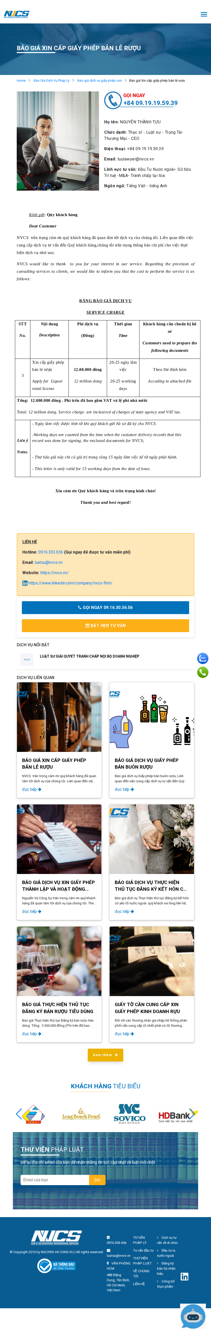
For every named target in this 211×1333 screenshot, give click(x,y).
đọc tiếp (30, 789)
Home (21, 80)
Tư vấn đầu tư (143, 1250)
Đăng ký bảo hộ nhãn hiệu (166, 1268)
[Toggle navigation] (204, 15)
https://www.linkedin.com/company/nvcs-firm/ (70, 583)
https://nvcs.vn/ (54, 572)
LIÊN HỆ (139, 1284)
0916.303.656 (50, 552)
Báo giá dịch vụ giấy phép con (99, 80)
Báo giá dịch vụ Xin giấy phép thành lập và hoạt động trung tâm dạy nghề (58, 889)
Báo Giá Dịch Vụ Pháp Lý (51, 80)
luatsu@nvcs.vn (49, 562)
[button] (192, 1114)
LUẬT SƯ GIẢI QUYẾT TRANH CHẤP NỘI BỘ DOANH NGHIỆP (89, 656)
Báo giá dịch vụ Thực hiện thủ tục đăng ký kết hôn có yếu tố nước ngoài (151, 889)
